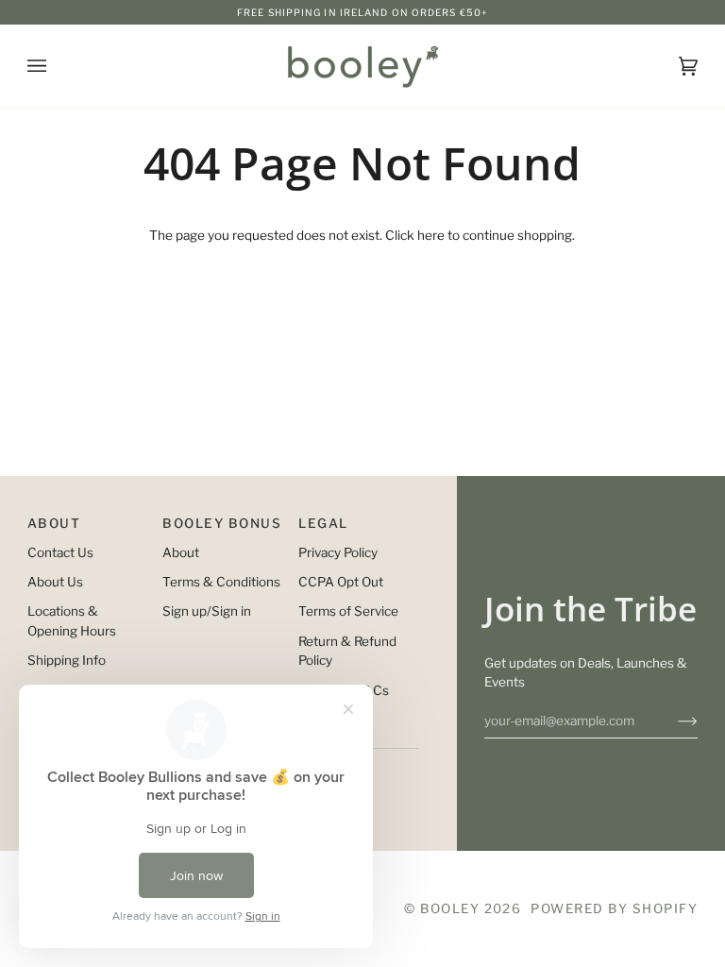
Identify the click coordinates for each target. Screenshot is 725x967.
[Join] (673, 720)
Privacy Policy (338, 552)
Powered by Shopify (614, 908)
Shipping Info (66, 660)
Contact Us (60, 552)
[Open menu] (55, 66)
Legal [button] (322, 523)
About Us (55, 581)
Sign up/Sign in (206, 611)
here (431, 235)
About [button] (53, 523)
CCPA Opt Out (340, 581)
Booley (450, 908)
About (180, 552)
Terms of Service (348, 611)
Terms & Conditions (221, 581)
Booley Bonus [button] (221, 523)
